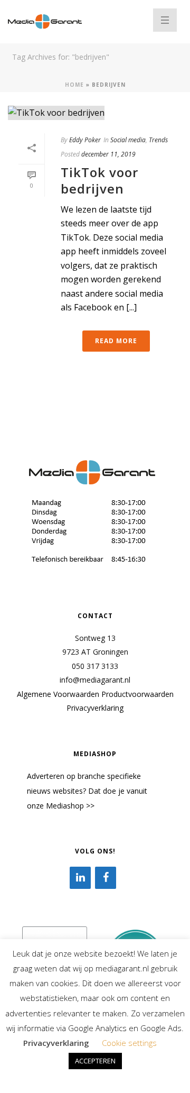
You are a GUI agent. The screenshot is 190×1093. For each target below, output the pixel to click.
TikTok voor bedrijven (99, 180)
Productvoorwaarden (137, 694)
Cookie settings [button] (129, 1042)
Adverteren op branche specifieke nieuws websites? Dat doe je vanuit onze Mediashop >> (87, 790)
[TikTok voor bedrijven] (95, 112)
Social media (128, 139)
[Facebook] (105, 878)
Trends (158, 139)
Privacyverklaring (95, 708)
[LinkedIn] (80, 878)
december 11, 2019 (108, 154)
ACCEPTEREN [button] (95, 1061)
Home (74, 84)
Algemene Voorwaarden (58, 694)
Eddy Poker (85, 139)
